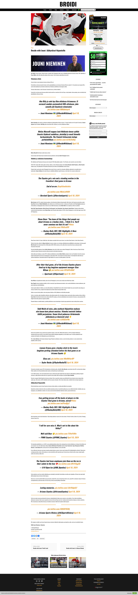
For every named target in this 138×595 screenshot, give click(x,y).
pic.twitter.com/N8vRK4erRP (62, 358)
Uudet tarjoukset (79, 580)
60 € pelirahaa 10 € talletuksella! (99, 43)
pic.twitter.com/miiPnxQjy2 (58, 403)
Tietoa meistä (39, 585)
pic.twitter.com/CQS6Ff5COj (58, 508)
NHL (37, 538)
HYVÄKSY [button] (134, 593)
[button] (105, 23)
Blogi (32, 47)
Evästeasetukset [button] (129, 593)
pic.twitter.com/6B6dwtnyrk (58, 109)
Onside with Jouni (42, 538)
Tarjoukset (62, 9)
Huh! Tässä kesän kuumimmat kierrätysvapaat (98, 99)
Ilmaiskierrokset (79, 582)
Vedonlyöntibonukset (98, 48)
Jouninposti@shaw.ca (35, 531)
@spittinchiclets (64, 186)
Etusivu (45, 9)
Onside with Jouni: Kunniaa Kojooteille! (58, 566)
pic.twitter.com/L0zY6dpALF (66, 487)
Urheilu (50, 9)
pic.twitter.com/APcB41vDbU (62, 270)
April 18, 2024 (73, 195)
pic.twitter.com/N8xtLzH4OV (58, 191)
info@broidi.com (39, 590)
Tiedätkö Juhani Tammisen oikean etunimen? (98, 92)
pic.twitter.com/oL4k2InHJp (64, 139)
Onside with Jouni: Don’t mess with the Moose (39, 565)
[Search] (94, 9)
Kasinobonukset (79, 584)
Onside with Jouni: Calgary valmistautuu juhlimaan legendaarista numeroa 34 (77, 565)
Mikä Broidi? (74, 9)
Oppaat (67, 9)
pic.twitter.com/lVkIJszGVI (58, 227)
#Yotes (71, 224)
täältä (101, 73)
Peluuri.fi (98, 580)
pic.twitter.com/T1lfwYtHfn (65, 433)
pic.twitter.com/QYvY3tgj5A (69, 463)
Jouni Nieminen (33, 538)
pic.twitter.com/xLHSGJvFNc (58, 319)
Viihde (56, 9)
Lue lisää (98, 584)
